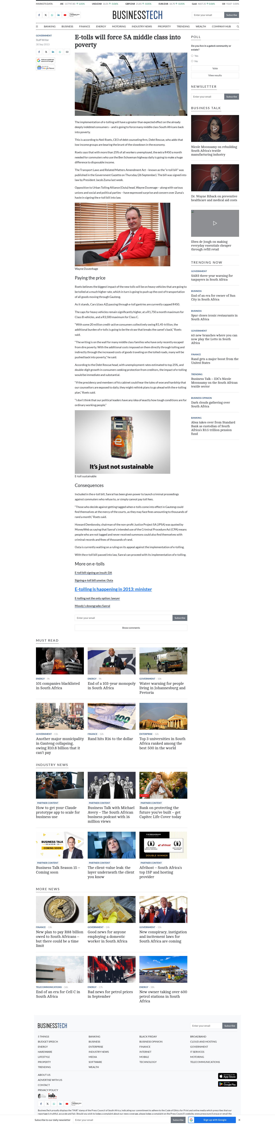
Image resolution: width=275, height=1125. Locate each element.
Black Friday (148, 1036)
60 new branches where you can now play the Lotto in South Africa (214, 339)
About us (44, 1074)
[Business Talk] (75, 15)
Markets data (44, 3)
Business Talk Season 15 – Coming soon (58, 870)
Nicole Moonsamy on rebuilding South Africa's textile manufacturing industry (214, 150)
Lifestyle (44, 1056)
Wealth (201, 26)
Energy (101, 26)
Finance (84, 26)
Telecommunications (49, 987)
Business (67, 26)
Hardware (45, 1051)
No (196, 61)
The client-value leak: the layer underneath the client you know (111, 872)
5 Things (43, 1036)
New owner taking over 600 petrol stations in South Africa (163, 996)
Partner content (47, 803)
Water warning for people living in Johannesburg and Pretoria (162, 688)
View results (215, 75)
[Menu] (37, 26)
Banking (50, 26)
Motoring (119, 26)
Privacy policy (48, 1089)
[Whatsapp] (52, 15)
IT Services (197, 1051)
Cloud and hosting (203, 1041)
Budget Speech (48, 1041)
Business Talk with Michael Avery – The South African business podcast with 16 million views (111, 815)
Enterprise (145, 734)
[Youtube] (65, 15)
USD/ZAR (97, 3)
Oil (223, 3)
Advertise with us (50, 1079)
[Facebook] (39, 15)
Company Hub (221, 26)
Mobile (144, 1056)
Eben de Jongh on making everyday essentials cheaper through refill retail (211, 245)
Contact (44, 1084)
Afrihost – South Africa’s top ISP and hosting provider (160, 872)
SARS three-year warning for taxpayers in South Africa (212, 277)
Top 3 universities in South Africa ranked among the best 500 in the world (162, 743)
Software (95, 1061)
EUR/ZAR (163, 3)
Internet (145, 1051)
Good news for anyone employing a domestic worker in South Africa (107, 936)
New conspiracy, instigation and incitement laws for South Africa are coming (163, 936)
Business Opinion (201, 398)
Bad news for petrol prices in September (110, 994)
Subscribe (231, 14)
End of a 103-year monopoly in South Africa (112, 685)
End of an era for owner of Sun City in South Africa (213, 297)
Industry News (142, 26)
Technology (148, 1061)
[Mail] (67, 52)
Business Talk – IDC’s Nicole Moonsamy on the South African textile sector (214, 382)
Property (164, 26)
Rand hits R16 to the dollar (110, 739)
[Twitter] (45, 15)
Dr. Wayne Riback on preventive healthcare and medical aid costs (214, 198)
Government (44, 35)
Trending (183, 26)
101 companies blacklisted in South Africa (58, 685)
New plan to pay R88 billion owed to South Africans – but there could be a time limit (59, 939)
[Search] (238, 26)
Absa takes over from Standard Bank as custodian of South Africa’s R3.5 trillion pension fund (213, 428)
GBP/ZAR (130, 3)
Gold (194, 3)
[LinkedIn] (59, 15)
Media (93, 1056)
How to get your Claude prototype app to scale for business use (58, 812)
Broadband (198, 1036)
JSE (61, 3)
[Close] (239, 1119)
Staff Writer (42, 39)
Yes (196, 55)
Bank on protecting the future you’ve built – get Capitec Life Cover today (160, 812)
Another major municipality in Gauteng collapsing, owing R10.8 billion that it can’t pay (60, 746)
